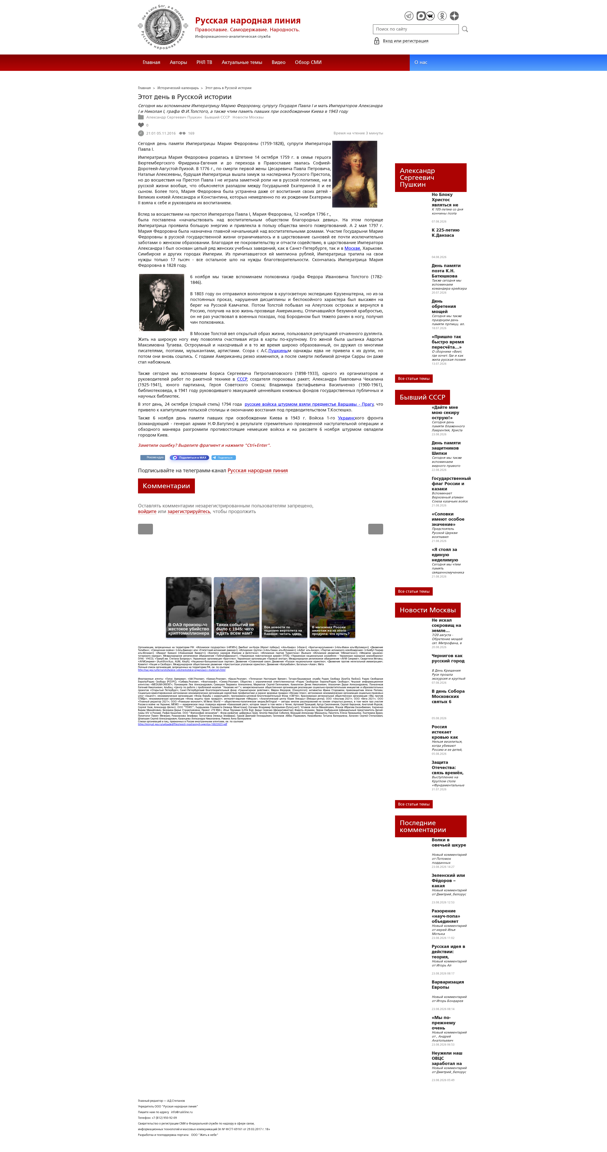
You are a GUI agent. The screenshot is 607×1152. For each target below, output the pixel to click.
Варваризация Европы (448, 985)
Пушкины (278, 350)
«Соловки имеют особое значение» (448, 519)
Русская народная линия (258, 471)
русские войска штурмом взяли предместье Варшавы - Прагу (309, 404)
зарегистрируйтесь (189, 511)
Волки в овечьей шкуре (449, 842)
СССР (242, 379)
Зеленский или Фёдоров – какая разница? (448, 880)
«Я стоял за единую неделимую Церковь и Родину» (445, 554)
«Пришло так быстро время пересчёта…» (448, 342)
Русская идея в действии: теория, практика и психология (448, 951)
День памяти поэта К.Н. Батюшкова (446, 270)
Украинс (346, 418)
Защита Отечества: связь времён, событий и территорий (448, 767)
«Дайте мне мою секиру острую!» (445, 412)
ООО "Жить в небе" (204, 1135)
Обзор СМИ (308, 62)
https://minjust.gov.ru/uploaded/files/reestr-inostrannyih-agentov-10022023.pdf (182, 724)
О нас (420, 62)
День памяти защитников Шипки (446, 448)
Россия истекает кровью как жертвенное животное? (445, 732)
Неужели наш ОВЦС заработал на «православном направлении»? (450, 1058)
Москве (352, 248)
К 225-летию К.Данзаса (446, 233)
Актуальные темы (242, 62)
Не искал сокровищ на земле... (446, 625)
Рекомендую (155, 457)
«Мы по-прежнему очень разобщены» (446, 1022)
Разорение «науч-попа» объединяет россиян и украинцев (446, 916)
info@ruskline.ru (182, 1112)
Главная (151, 62)
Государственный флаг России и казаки (451, 483)
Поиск (465, 29)
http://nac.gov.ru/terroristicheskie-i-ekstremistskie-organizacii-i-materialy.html (181, 670)
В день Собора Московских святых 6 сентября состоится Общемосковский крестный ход (451, 696)
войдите (147, 511)
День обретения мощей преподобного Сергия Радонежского (448, 306)
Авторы (178, 62)
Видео (278, 62)
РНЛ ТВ (204, 62)
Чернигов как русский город (448, 658)
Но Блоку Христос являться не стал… (445, 199)
